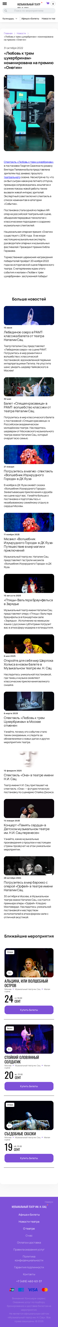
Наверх (49, 1202)
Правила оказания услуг (29, 1249)
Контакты (29, 1274)
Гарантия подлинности (29, 1267)
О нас (29, 1235)
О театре (29, 1228)
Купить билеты (29, 1010)
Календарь (8, 18)
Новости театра (29, 1221)
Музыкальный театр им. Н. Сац (28, 6)
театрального (12, 177)
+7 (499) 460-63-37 (29, 1281)
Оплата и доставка (29, 1242)
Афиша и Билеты (30, 18)
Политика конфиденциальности (29, 1258)
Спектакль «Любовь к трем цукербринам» (29, 162)
